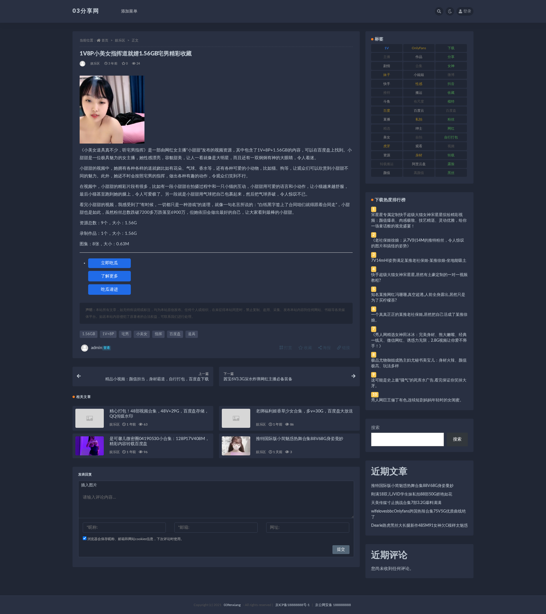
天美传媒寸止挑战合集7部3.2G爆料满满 (406, 503)
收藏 (307, 348)
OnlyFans (419, 48)
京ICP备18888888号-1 (292, 605)
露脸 (451, 164)
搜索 (375, 428)
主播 (386, 57)
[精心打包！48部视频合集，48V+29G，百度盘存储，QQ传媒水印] (89, 418)
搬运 (418, 92)
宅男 (125, 334)
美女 (386, 137)
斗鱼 (386, 101)
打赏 (287, 348)
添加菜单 (129, 11)
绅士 (418, 128)
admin (100, 348)
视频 (451, 146)
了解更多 (109, 276)
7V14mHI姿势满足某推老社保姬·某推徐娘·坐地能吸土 (418, 261)
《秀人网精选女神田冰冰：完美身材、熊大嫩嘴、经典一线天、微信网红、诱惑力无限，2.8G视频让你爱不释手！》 (419, 340)
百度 (386, 110)
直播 (386, 119)
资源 (386, 155)
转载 (451, 155)
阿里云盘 (419, 164)
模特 (451, 101)
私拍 (418, 119)
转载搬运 (387, 164)
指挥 (158, 334)
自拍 (418, 137)
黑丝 (451, 173)
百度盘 (175, 334)
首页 (105, 40)
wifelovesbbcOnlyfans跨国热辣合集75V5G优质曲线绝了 (418, 514)
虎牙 (386, 146)
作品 (418, 57)
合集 (418, 66)
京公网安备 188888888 (333, 605)
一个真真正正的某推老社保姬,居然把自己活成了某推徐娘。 (419, 317)
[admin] (83, 64)
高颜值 (419, 173)
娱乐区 (120, 40)
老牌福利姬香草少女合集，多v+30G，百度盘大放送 (304, 411)
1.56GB (88, 334)
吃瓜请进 (109, 289)
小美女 (141, 334)
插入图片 (89, 485)
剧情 (386, 66)
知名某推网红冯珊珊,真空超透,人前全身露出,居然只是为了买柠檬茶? (418, 297)
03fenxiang (232, 605)
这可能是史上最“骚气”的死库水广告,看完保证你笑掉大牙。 (418, 383)
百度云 (419, 110)
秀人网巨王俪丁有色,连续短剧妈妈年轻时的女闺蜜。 (417, 400)
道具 (191, 334)
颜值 (386, 173)
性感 (418, 84)
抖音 (451, 84)
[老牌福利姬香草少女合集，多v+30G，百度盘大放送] (236, 418)
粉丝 (451, 119)
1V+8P (108, 334)
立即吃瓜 (109, 263)
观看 (418, 146)
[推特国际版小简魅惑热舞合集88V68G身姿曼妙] (236, 445)
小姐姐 (419, 74)
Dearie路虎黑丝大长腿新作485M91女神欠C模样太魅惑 (419, 526)
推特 (386, 92)
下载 (451, 48)
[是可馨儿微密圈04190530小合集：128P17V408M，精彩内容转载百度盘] (89, 445)
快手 (386, 84)
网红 (451, 128)
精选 (386, 128)
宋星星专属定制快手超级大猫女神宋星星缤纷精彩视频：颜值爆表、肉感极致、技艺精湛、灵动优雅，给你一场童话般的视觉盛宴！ (419, 220)
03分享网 (86, 11)
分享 (451, 57)
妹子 (386, 74)
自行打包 (451, 137)
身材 (418, 155)
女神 (451, 66)
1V (386, 48)
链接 (345, 348)
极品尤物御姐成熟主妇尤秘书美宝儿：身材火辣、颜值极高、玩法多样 (419, 363)
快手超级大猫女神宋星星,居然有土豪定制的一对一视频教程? (419, 278)
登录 (467, 11)
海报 (326, 348)
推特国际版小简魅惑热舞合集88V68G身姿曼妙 (299, 439)
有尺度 (419, 101)
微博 (451, 74)
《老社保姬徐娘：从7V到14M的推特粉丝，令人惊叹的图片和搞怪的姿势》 (417, 243)
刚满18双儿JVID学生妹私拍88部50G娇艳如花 (411, 494)
